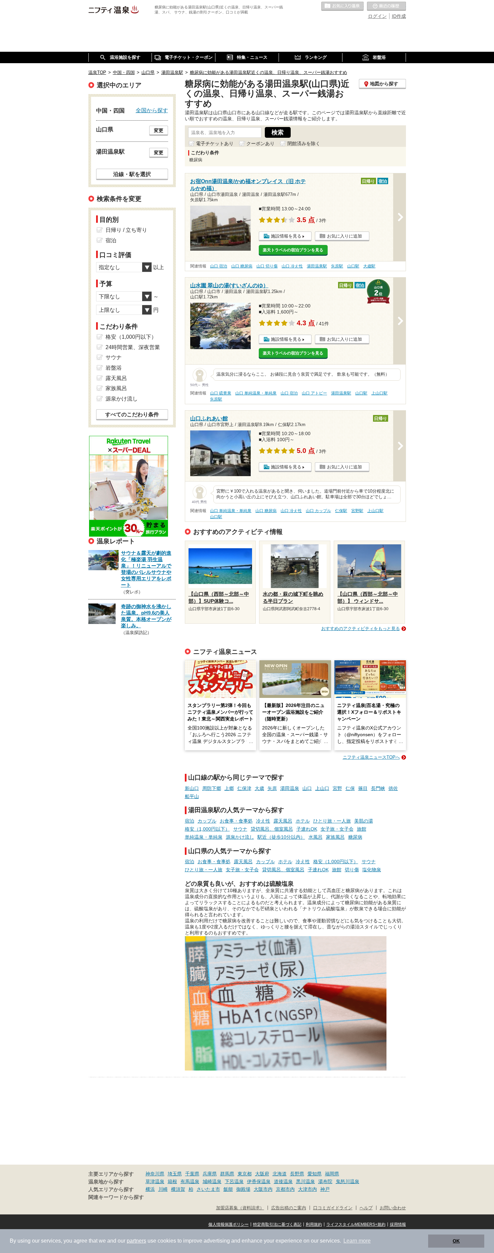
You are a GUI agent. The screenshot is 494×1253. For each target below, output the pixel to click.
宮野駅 (357, 510)
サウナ (240, 829)
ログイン (377, 16)
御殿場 (243, 1189)
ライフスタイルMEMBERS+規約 (355, 1224)
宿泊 (189, 821)
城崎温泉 (212, 1181)
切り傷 (352, 869)
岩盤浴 (114, 368)
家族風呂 (335, 837)
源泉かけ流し (240, 837)
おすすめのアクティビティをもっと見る (360, 628)
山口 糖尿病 (241, 266)
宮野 (337, 788)
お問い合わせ (393, 1208)
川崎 (163, 1189)
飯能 (228, 1189)
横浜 (150, 1189)
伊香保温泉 (259, 1181)
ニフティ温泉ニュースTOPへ (371, 757)
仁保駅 (341, 510)
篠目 (363, 788)
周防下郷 (211, 788)
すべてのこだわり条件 (132, 414)
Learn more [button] (357, 1241)
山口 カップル (318, 510)
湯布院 (325, 1181)
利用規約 (314, 1224)
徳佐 (393, 788)
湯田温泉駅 (317, 266)
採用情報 (398, 1224)
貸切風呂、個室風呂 (272, 829)
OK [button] (456, 1241)
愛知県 (314, 1173)
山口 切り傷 (267, 266)
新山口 (192, 788)
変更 (158, 130)
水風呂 (315, 837)
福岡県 (332, 1173)
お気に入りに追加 (344, 236)
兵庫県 (210, 1173)
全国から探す (152, 110)
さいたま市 (208, 1189)
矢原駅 (337, 266)
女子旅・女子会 (337, 829)
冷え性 (263, 821)
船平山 (192, 796)
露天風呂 (283, 821)
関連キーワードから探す (116, 1197)
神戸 (325, 1189)
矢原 (272, 788)
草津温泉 (155, 1181)
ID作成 (399, 16)
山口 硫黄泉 (220, 393)
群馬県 (227, 1173)
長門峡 (378, 788)
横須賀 (178, 1189)
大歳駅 (369, 266)
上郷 (229, 788)
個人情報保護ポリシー (228, 1224)
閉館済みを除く (303, 143)
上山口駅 (379, 393)
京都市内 (285, 1189)
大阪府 (262, 1173)
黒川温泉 (305, 1181)
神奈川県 (155, 1173)
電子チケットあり (215, 143)
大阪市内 (263, 1189)
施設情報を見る (286, 236)
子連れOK (306, 829)
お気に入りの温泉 (342, 6)
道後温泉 (283, 1181)
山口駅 (353, 266)
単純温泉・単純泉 (203, 837)
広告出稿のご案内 (288, 1208)
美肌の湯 (363, 821)
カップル (207, 821)
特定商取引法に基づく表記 (277, 1224)
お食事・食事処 (236, 821)
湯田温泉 (289, 788)
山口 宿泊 (218, 266)
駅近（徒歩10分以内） (281, 837)
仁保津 (244, 788)
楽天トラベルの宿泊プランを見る (293, 250)
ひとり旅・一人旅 (332, 821)
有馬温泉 (189, 1181)
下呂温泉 (234, 1181)
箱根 (172, 1181)
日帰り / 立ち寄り (126, 230)
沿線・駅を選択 (132, 174)
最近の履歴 (386, 6)
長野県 (297, 1173)
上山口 (322, 788)
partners (136, 1241)
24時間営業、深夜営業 (133, 347)
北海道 (280, 1173)
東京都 (245, 1173)
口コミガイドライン (333, 1208)
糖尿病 (355, 837)
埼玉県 (175, 1173)
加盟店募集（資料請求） (240, 1208)
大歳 (259, 788)
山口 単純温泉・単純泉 (256, 393)
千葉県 (192, 1173)
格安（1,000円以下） (207, 829)
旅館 (361, 829)
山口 (307, 788)
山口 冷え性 (292, 266)
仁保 (350, 788)
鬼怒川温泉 (347, 1181)
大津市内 (307, 1189)
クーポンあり (260, 143)
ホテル (303, 821)
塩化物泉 (371, 869)
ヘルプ (366, 1208)
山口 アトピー (314, 393)
